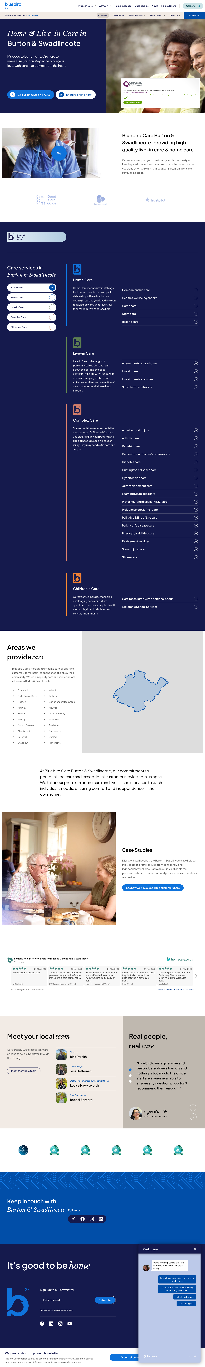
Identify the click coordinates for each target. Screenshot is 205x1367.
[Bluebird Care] (13, 8)
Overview (103, 15)
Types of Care (85, 5)
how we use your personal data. (60, 1310)
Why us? (103, 5)
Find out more (168, 5)
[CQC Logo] (132, 86)
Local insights (156, 15)
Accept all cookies (131, 1357)
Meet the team (136, 15)
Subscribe (105, 1300)
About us (174, 15)
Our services (118, 15)
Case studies (142, 5)
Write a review (165, 989)
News (155, 5)
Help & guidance (123, 5)
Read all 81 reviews (184, 989)
